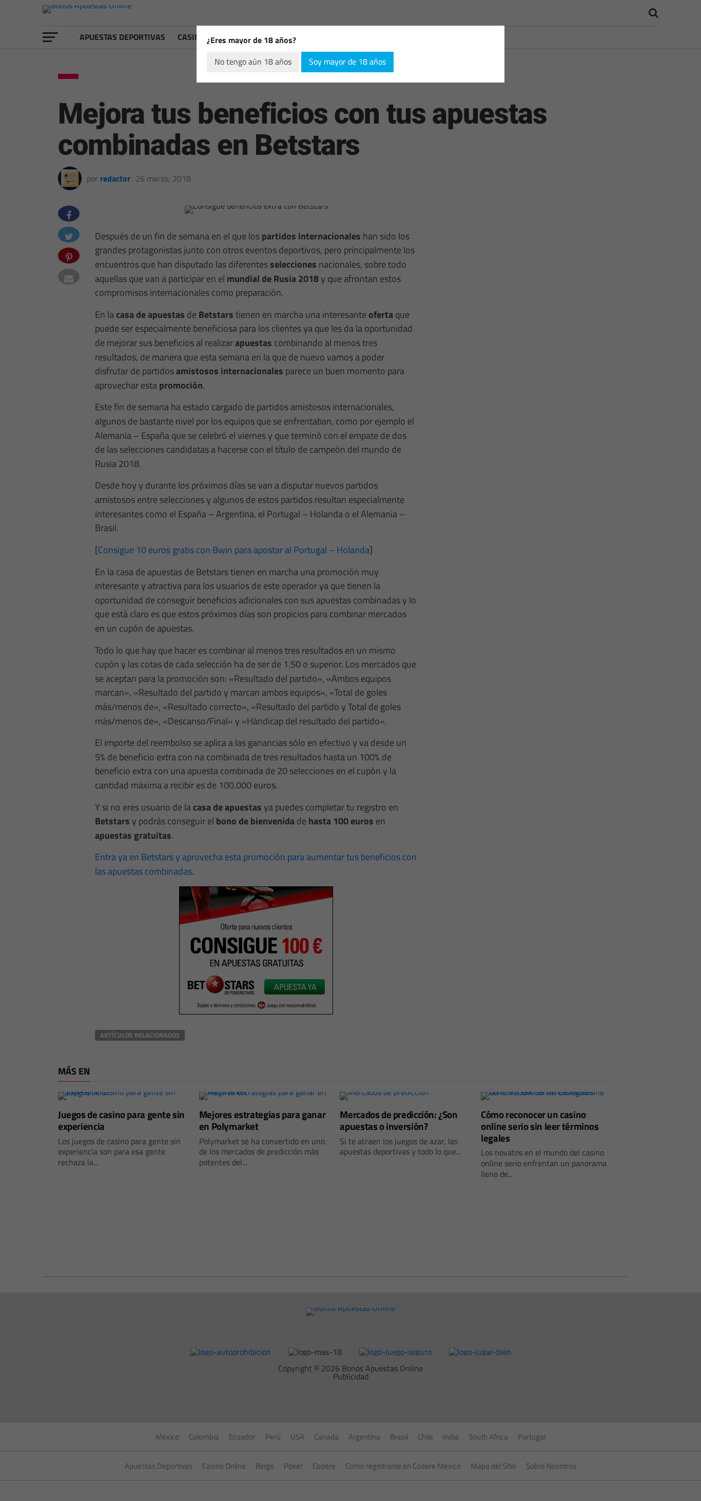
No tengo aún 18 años (253, 61)
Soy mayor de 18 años (347, 61)
